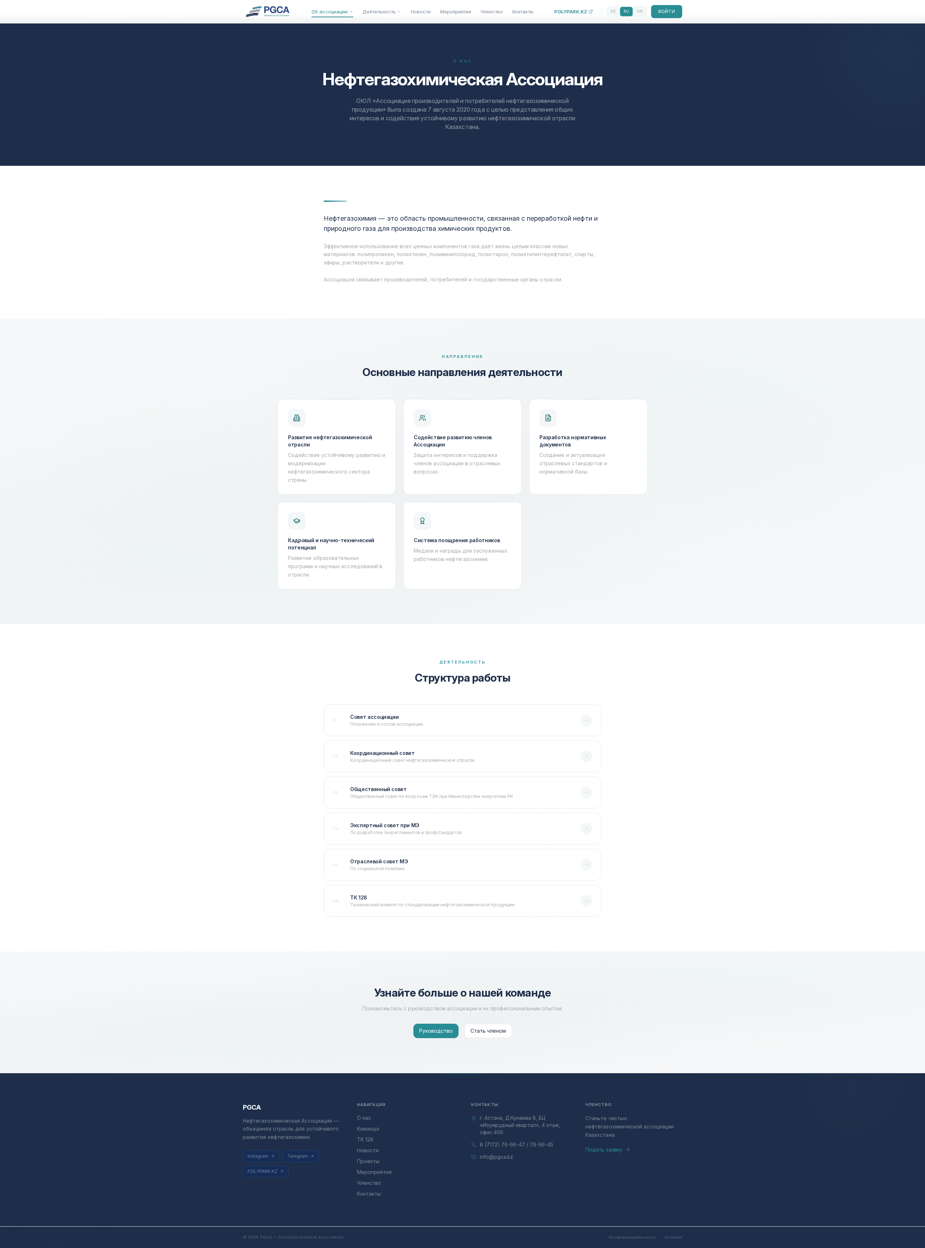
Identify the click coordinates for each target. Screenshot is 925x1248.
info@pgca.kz (496, 1157)
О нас (364, 1118)
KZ (613, 11)
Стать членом (488, 1031)
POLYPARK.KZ (570, 11)
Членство (492, 11)
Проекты (368, 1161)
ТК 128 (365, 1139)
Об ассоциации (329, 11)
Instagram (258, 1156)
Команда (368, 1129)
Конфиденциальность (632, 1237)
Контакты (522, 11)
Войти (666, 11)
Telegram (297, 1156)
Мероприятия (455, 11)
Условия (673, 1237)
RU (626, 11)
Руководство (436, 1031)
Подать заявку (604, 1149)
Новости (421, 11)
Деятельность (379, 11)
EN (639, 11)
